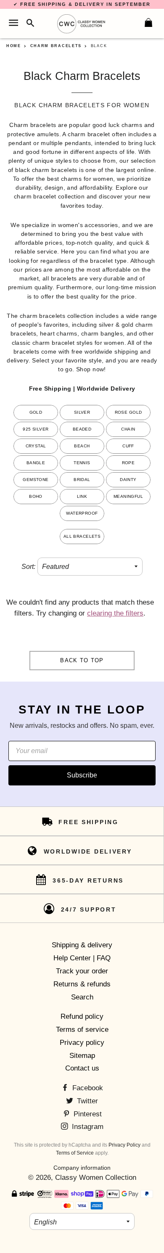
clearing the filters (115, 613)
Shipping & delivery (82, 945)
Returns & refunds (82, 984)
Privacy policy (82, 1043)
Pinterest (86, 1114)
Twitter (86, 1101)
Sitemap (82, 1056)
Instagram (86, 1127)
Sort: (28, 566)
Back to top (81, 660)
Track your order (82, 971)
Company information (82, 1167)
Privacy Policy (124, 1145)
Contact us (82, 1068)
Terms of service (82, 1030)
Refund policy (82, 1016)
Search (82, 997)
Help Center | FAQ (82, 958)
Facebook (86, 1088)
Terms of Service (75, 1153)
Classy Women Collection (95, 1178)
